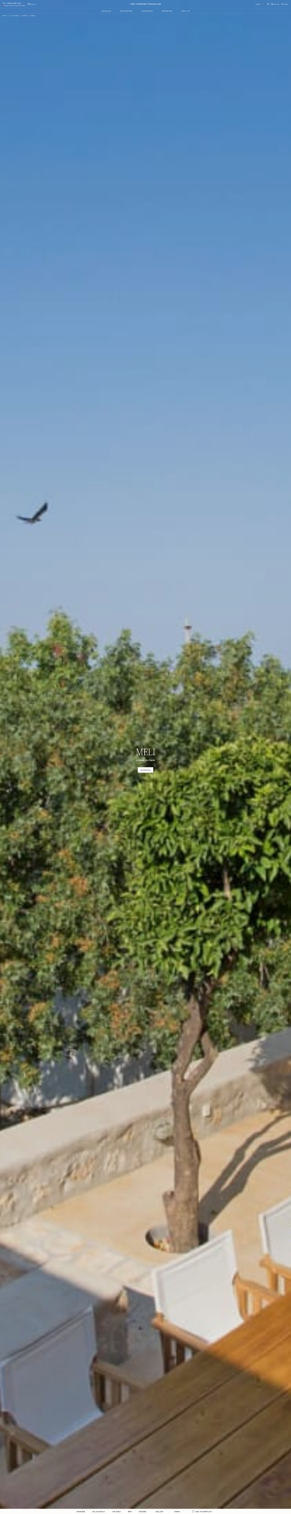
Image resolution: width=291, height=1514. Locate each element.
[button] (268, 4)
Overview (80, 1511)
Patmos (33, 15)
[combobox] (260, 4)
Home (4, 15)
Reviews (142, 1511)
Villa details (98, 1511)
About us (185, 11)
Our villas (106, 11)
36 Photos (145, 770)
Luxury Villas (14, 15)
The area (116, 1511)
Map (130, 1511)
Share (177, 1511)
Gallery (159, 1511)
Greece (24, 15)
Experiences (147, 11)
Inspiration (167, 11)
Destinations (126, 11)
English (258, 4)
